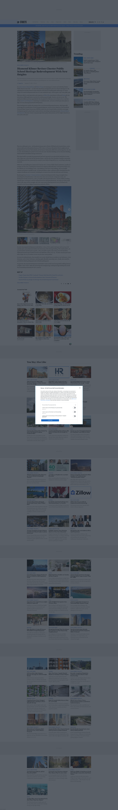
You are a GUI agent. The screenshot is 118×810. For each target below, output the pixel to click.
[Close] (80, 388)
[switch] (74, 407)
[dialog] (59, 405)
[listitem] (59, 405)
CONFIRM (50, 420)
